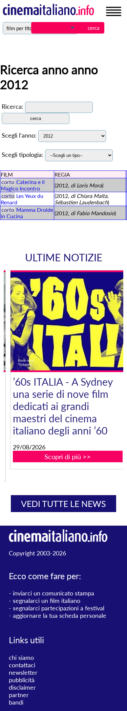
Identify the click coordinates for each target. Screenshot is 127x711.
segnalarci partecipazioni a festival (58, 608)
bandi (16, 702)
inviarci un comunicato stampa (53, 593)
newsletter (23, 672)
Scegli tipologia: (22, 154)
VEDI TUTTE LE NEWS (63, 504)
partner (19, 694)
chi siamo (21, 657)
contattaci (22, 665)
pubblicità (22, 680)
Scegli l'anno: (19, 135)
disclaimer (22, 687)
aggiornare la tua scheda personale (59, 615)
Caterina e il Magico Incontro (23, 185)
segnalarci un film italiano (46, 600)
